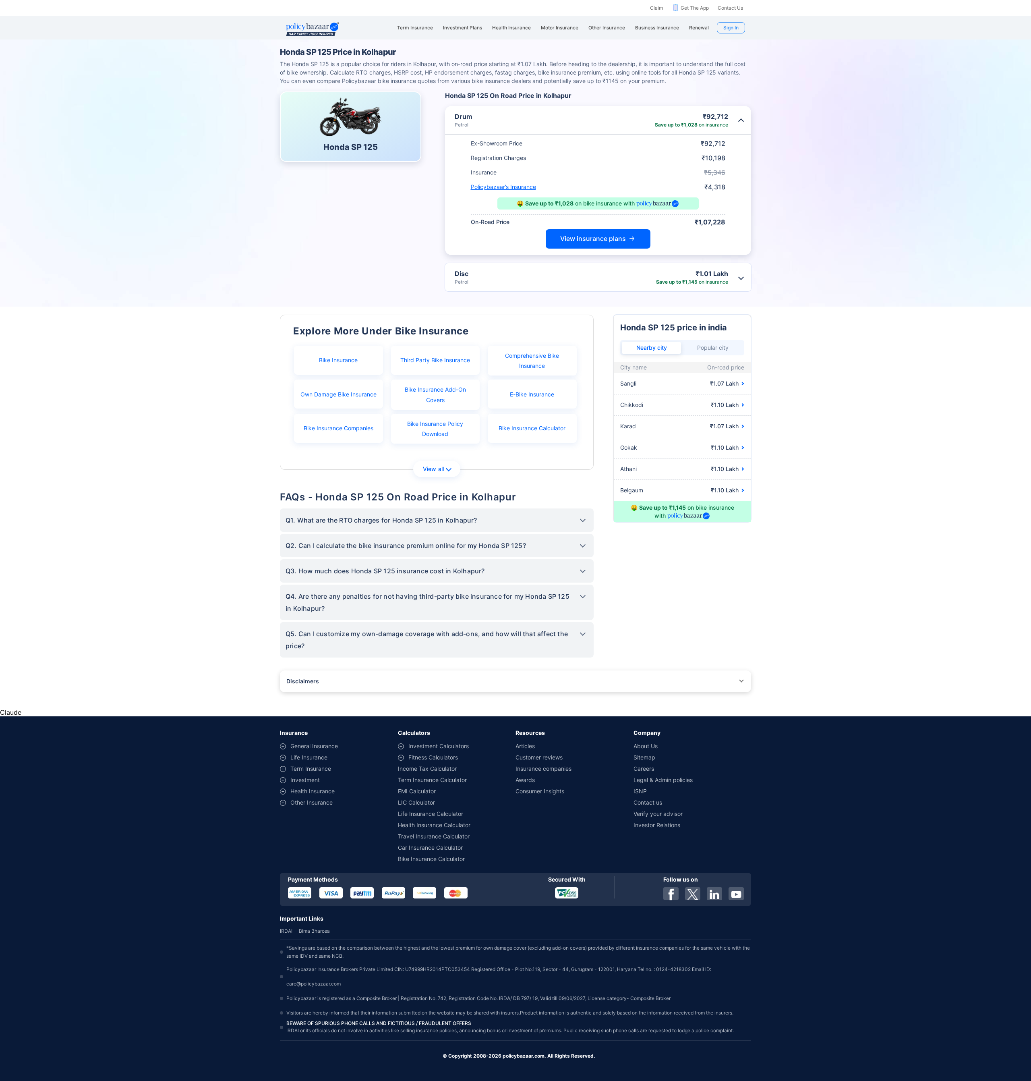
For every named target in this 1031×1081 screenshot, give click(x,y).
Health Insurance (312, 791)
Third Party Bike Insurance (435, 360)
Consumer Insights (540, 791)
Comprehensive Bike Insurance (532, 360)
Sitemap (644, 757)
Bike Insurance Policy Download (435, 428)
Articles (525, 746)
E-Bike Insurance (532, 394)
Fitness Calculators (433, 757)
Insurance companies (543, 768)
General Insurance (314, 746)
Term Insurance (310, 768)
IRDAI (286, 931)
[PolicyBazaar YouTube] (736, 893)
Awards (525, 779)
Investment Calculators (438, 746)
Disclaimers (302, 681)
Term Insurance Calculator (432, 779)
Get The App (695, 8)
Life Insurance (308, 757)
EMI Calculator (417, 791)
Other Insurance (311, 802)
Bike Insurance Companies (338, 428)
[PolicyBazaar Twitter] (692, 893)
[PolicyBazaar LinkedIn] (714, 893)
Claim (656, 8)
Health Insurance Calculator (434, 825)
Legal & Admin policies (663, 779)
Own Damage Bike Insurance (338, 394)
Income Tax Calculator (427, 768)
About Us (646, 746)
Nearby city (651, 347)
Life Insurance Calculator (430, 813)
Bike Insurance (338, 360)
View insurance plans (593, 238)
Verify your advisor (658, 813)
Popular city (713, 347)
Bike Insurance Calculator (532, 428)
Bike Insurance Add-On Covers (435, 394)
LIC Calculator (416, 802)
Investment (305, 779)
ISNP (640, 791)
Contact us (648, 802)
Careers (644, 768)
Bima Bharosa (314, 931)
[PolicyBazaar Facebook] (671, 893)
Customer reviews (539, 757)
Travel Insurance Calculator (434, 836)
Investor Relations (657, 825)
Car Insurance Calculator (430, 847)
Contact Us (730, 8)
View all (433, 468)
